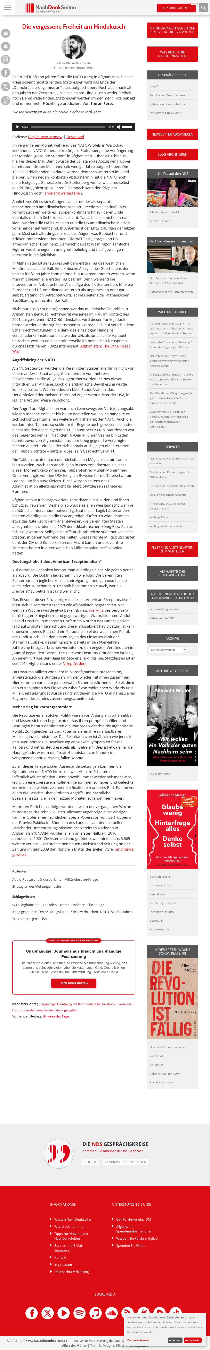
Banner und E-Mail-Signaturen (69, 1248)
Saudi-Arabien (122, 912)
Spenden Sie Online (131, 1245)
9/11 (15, 905)
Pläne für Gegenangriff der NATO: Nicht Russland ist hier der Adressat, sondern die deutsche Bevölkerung (172, 328)
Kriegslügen (59, 912)
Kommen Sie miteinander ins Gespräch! (113, 1151)
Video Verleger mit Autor (165, 1073)
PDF (5, 59)
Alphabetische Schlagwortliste (172, 573)
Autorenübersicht (172, 671)
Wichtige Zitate (159, 517)
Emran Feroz (84, 68)
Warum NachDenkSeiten (73, 1219)
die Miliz (96, 610)
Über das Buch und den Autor (168, 1047)
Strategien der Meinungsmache (36, 886)
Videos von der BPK (162, 618)
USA (44, 919)
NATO (104, 912)
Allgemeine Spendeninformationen (134, 1228)
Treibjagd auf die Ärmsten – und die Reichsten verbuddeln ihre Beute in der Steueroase (171, 379)
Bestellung (156, 920)
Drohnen (78, 905)
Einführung (156, 1065)
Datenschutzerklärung (71, 1272)
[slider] (127, 126)
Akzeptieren (192, 1340)
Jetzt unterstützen (179, 7)
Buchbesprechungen (162, 1082)
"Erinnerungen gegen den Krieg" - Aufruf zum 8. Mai (172, 30)
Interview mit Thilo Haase (165, 113)
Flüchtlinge (95, 905)
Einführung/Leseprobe (163, 903)
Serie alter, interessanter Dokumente (172, 486)
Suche (203, 7)
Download (75, 136)
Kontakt (60, 1257)
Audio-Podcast (23, 879)
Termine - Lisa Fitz (161, 221)
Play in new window (45, 136)
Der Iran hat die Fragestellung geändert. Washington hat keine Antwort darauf (169, 361)
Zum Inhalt (156, 1056)
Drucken (5, 46)
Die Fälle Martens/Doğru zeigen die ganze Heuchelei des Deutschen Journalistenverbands (171, 398)
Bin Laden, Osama (55, 905)
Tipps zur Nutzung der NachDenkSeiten (71, 1236)
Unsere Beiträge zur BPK (164, 609)
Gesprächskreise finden (125, 1162)
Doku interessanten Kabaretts (168, 495)
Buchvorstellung (160, 774)
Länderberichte (50, 879)
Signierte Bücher (160, 929)
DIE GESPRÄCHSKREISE (115, 1144)
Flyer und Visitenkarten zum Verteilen (172, 549)
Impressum (63, 1264)
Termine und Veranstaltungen (168, 95)
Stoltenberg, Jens (25, 919)
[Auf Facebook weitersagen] (5, 76)
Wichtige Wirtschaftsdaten (166, 526)
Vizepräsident (75, 663)
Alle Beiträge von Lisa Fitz (165, 212)
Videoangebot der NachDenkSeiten (171, 292)
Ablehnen (175, 1340)
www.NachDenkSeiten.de (47, 1341)
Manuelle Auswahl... (140, 1340)
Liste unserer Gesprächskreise (168, 104)
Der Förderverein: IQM (133, 1219)
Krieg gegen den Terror (30, 912)
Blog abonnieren (172, 154)
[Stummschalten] (118, 127)
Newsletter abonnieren (172, 134)
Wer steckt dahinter (69, 1226)
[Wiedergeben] (18, 127)
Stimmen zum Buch (162, 912)
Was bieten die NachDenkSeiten (172, 54)
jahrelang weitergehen (62, 193)
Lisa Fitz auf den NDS (172, 173)
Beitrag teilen (5, 33)
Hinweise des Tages (56, 1016)
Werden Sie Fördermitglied (137, 1238)
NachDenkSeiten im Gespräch (172, 241)
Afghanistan (30, 905)
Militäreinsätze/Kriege (81, 879)
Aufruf (154, 86)
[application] (73, 127)
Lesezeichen (157, 894)
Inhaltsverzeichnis (161, 885)
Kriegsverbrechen (84, 912)
